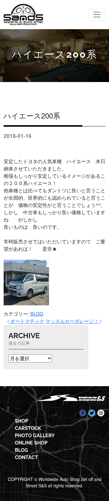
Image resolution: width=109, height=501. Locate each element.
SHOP (21, 421)
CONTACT (26, 457)
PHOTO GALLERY (35, 435)
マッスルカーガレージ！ (72, 320)
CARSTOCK (28, 428)
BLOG (36, 313)
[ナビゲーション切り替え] (96, 15)
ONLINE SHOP (31, 443)
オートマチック (26, 320)
